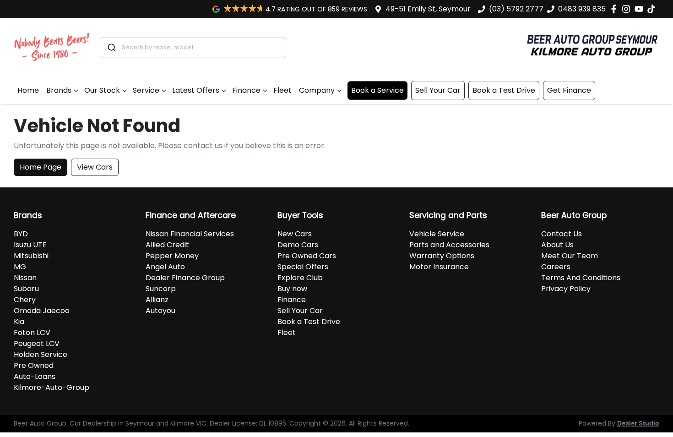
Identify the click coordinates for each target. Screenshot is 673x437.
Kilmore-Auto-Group (51, 387)
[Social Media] (653, 9)
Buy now (292, 288)
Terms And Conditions (580, 277)
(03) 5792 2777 (516, 9)
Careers (555, 266)
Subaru (26, 288)
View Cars (95, 167)
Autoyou (160, 310)
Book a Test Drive (503, 90)
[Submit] (111, 47)
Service (146, 90)
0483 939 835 (582, 9)
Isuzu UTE (30, 245)
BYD (21, 234)
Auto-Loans (34, 376)
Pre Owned (34, 365)
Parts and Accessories (449, 245)
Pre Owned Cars (306, 255)
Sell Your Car (438, 90)
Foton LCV (32, 332)
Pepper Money (172, 255)
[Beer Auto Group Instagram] (628, 9)
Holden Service (40, 354)
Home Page (40, 167)
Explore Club (300, 277)
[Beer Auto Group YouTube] (641, 9)
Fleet (282, 90)
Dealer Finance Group (185, 277)
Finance (246, 90)
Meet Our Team (569, 255)
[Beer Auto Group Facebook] (615, 9)
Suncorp (161, 288)
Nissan (25, 277)
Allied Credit (167, 245)
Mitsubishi (31, 255)
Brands (58, 90)
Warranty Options (441, 255)
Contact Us (561, 234)
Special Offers (302, 266)
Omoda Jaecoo (42, 310)
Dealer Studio (638, 424)
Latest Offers (195, 90)
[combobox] (193, 47)
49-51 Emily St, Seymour (428, 9)
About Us (557, 245)
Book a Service (377, 90)
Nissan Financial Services (190, 234)
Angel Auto (165, 266)
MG (20, 266)
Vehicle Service (436, 234)
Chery (25, 299)
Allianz (157, 299)
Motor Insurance (439, 266)
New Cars (294, 234)
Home (28, 90)
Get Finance (569, 90)
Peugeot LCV (37, 343)
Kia (19, 321)
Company (317, 90)
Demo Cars (297, 245)
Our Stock (102, 90)
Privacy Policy (566, 288)
